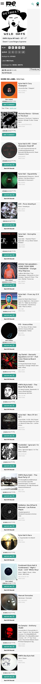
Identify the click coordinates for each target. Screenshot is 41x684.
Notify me (34, 69)
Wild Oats (10, 60)
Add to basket (9, 104)
